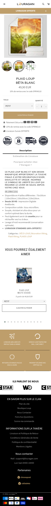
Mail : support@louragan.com (24, 458)
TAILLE (5, 100)
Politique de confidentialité (24, 442)
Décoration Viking (39, 233)
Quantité (39, 101)
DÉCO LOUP (24, 233)
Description (25, 150)
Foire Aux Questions (24, 416)
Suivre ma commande (24, 421)
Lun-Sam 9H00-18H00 (24, 462)
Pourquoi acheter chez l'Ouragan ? (25, 163)
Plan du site (24, 403)
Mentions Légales (24, 446)
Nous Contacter (24, 412)
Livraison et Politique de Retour (24, 433)
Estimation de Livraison (25, 156)
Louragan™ (13, 494)
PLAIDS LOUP (26, 236)
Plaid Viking (13, 236)
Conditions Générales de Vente (24, 437)
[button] (5, 322)
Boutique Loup (24, 408)
